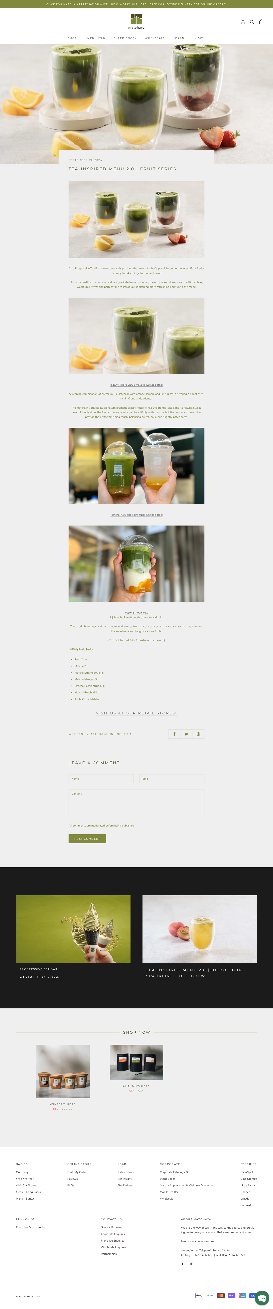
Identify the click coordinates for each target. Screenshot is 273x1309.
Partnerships (109, 1254)
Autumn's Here (136, 1086)
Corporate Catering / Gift (175, 1172)
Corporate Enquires (113, 1234)
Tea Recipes (125, 1185)
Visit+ (200, 38)
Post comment (87, 838)
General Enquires (111, 1227)
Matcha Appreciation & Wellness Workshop (187, 1185)
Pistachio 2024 (39, 977)
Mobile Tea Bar (169, 1192)
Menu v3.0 (96, 38)
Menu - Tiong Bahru (28, 1192)
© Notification (28, 1296)
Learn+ (179, 38)
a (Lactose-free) (136, 385)
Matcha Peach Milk (136, 613)
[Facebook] (182, 1263)
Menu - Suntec (25, 1199)
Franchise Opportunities (31, 1227)
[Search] (252, 22)
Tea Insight (125, 1179)
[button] (262, 1298)
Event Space (167, 1179)
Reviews (72, 1179)
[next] (256, 1077)
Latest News (126, 1172)
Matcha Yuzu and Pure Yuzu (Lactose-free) (137, 515)
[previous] (16, 1077)
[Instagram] (191, 1263)
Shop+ (73, 38)
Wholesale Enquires (113, 1247)
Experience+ (125, 38)
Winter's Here (63, 1104)
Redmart (246, 1205)
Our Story (22, 1172)
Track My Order (76, 1172)
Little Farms (248, 1185)
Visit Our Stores (26, 1185)
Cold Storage (249, 1179)
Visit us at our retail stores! (136, 713)
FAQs (70, 1185)
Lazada (245, 1199)
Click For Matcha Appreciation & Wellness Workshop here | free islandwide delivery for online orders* (136, 4)
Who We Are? (25, 1179)
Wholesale (155, 38)
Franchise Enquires (112, 1241)
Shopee (245, 1192)
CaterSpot (247, 1172)
